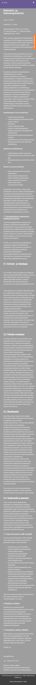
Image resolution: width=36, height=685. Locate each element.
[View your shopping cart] (33, 2)
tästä (25, 681)
